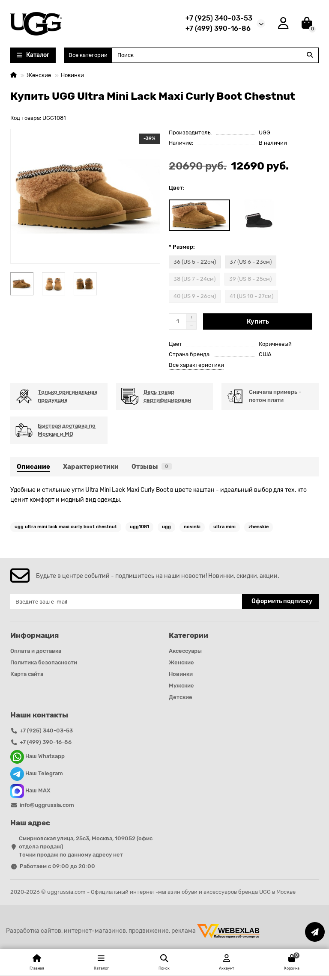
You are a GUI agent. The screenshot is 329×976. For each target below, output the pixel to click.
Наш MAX (37, 791)
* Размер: (182, 247)
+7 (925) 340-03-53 (218, 18)
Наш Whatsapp (44, 756)
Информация (34, 635)
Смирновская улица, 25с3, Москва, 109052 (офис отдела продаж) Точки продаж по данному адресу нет (86, 846)
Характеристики (91, 466)
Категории (188, 635)
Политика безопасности (43, 662)
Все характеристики (196, 365)
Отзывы (150, 466)
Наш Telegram (43, 774)
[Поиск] (309, 55)
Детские (180, 697)
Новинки (72, 75)
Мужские (181, 685)
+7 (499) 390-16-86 (218, 28)
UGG (264, 132)
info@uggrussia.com (47, 805)
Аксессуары (185, 651)
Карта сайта (26, 674)
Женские (39, 75)
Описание (33, 466)
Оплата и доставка (35, 651)
